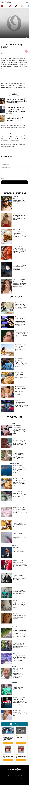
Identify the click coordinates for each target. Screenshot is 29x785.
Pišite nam (10, 775)
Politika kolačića (19, 778)
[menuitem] (23, 2)
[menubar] (23, 2)
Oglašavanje (11, 778)
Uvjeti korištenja (19, 775)
